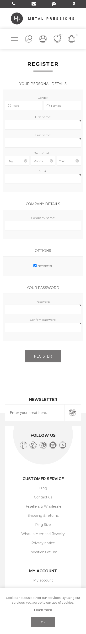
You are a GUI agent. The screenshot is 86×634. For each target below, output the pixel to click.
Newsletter (45, 266)
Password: (43, 301)
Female (56, 105)
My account (43, 580)
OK (43, 622)
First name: (43, 117)
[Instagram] (53, 445)
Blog (43, 488)
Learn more (43, 610)
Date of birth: (43, 153)
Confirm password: (43, 319)
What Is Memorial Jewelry (43, 534)
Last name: (43, 135)
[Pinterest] (43, 445)
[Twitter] (33, 445)
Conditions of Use (43, 552)
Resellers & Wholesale (43, 506)
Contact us (43, 497)
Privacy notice (43, 543)
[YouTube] (63, 445)
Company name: (43, 218)
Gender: (43, 97)
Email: (42, 171)
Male (15, 105)
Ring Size (43, 525)
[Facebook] (23, 445)
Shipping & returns (43, 515)
